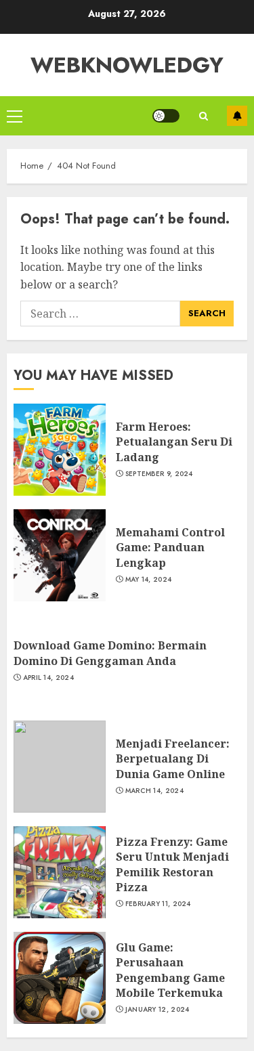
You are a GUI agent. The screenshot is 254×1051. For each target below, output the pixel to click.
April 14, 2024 (48, 678)
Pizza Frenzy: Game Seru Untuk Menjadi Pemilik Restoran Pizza (172, 864)
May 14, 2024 (148, 579)
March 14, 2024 (154, 791)
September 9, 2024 (159, 474)
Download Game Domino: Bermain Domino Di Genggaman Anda (110, 653)
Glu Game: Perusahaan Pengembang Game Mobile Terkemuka (170, 970)
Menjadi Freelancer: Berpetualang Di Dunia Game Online (173, 758)
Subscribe (237, 116)
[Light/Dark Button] (165, 116)
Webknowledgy (127, 65)
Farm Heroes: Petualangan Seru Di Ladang (174, 442)
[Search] (203, 116)
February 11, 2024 (158, 904)
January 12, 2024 (157, 1009)
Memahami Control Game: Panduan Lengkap (170, 547)
